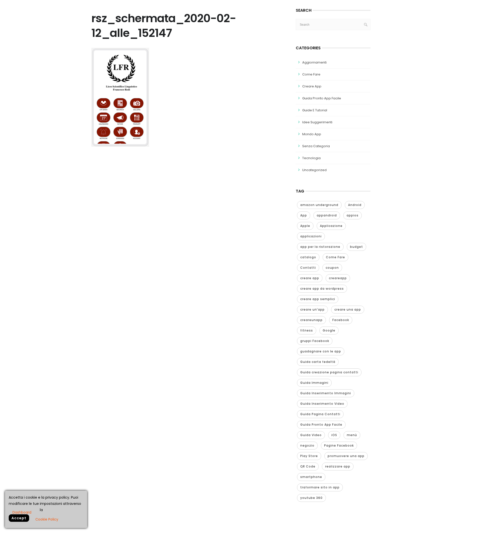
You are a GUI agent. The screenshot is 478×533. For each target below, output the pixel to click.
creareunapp (311, 320)
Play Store (309, 456)
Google (329, 330)
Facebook (340, 320)
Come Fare (311, 74)
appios (352, 215)
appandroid (327, 215)
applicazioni (311, 236)
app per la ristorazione (320, 247)
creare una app (347, 309)
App (303, 215)
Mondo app (311, 134)
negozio (307, 445)
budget (356, 247)
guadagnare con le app (320, 351)
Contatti (308, 268)
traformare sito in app (320, 487)
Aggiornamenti (314, 62)
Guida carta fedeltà (317, 362)
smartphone (311, 477)
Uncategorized (314, 170)
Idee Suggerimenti (317, 122)
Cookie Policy (46, 519)
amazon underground (319, 205)
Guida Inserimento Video (322, 403)
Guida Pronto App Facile (321, 98)
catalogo (308, 257)
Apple (305, 226)
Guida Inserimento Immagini (325, 393)
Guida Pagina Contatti (320, 414)
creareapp (338, 278)
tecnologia (311, 158)
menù (352, 435)
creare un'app (312, 309)
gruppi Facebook (314, 341)
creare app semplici (317, 299)
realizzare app (337, 466)
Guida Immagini (314, 383)
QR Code (307, 466)
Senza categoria (316, 146)
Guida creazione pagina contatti (329, 372)
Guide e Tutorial (314, 110)
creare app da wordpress (322, 288)
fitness (306, 330)
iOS (334, 435)
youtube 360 (311, 498)
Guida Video (311, 435)
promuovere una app (346, 456)
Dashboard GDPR (21, 512)
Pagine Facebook (339, 445)
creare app (309, 278)
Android (354, 205)
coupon (332, 268)
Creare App (311, 86)
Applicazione (331, 226)
